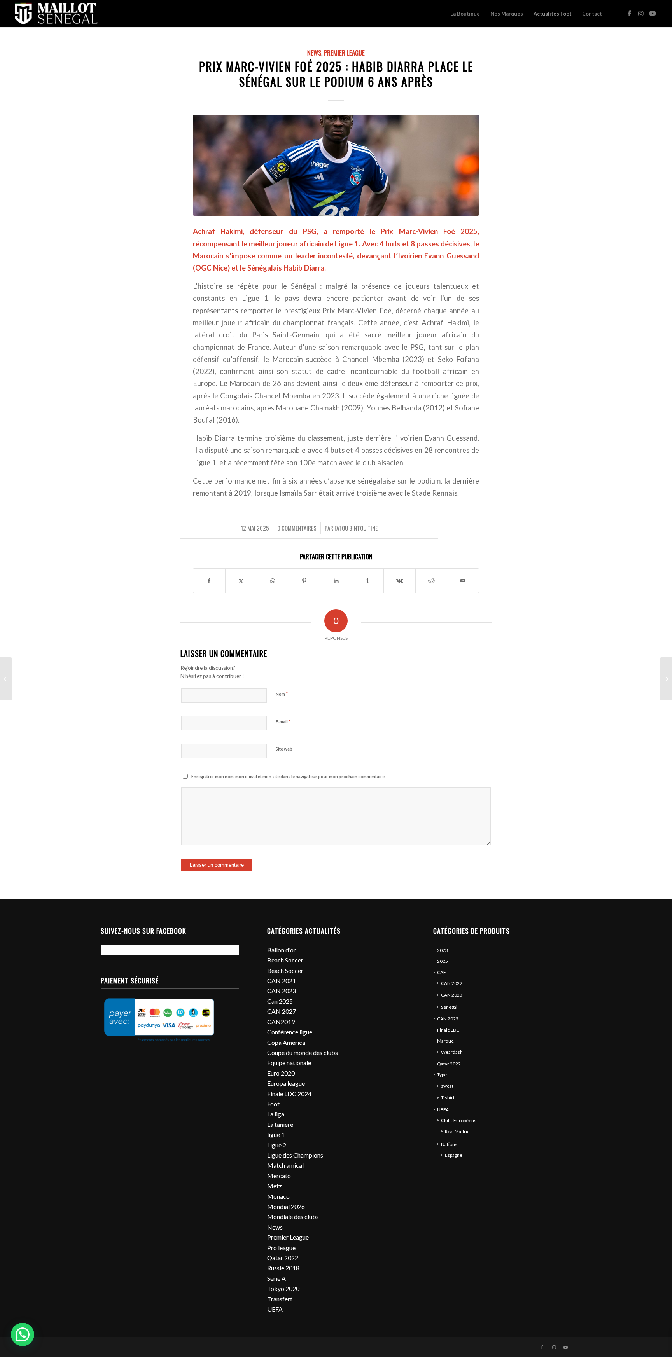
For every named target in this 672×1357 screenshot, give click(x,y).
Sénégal (449, 1007)
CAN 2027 (281, 1011)
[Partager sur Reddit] (431, 581)
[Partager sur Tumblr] (368, 581)
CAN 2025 (447, 1019)
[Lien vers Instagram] (641, 13)
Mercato (279, 1175)
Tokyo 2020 (283, 1288)
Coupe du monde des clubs (302, 1052)
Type (442, 1075)
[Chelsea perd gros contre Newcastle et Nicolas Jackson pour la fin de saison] (6, 678)
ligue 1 (276, 1134)
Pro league (281, 1247)
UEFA (275, 1309)
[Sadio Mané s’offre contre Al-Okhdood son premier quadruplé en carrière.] (666, 678)
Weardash (452, 1052)
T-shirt (448, 1097)
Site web (284, 748)
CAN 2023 (281, 990)
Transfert (279, 1299)
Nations (449, 1144)
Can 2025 (280, 1001)
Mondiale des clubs (293, 1216)
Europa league (286, 1083)
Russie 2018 (283, 1267)
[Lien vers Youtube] (652, 13)
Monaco (278, 1196)
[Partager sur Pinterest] (304, 581)
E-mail (283, 721)
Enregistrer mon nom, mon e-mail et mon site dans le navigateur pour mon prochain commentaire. (288, 776)
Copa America (286, 1042)
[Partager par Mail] (463, 581)
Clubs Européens (458, 1120)
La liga (275, 1114)
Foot (273, 1103)
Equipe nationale (289, 1062)
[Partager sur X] (241, 581)
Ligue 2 (276, 1145)
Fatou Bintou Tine (356, 528)
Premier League (344, 53)
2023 (442, 950)
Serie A (276, 1278)
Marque (445, 1041)
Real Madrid (457, 1131)
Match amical (285, 1165)
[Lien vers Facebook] (629, 13)
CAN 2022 (451, 983)
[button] (22, 1334)
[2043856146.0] (336, 165)
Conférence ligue (289, 1032)
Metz (274, 1185)
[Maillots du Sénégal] (56, 13)
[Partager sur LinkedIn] (336, 581)
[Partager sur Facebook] (209, 581)
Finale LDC (448, 1030)
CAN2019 (281, 1021)
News (314, 53)
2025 (442, 961)
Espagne (453, 1155)
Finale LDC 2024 (289, 1093)
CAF (441, 972)
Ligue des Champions (295, 1155)
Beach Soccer (285, 960)
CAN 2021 (281, 980)
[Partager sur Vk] (399, 581)
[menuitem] (465, 13)
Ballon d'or (281, 950)
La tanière (280, 1124)
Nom (282, 694)
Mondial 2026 (286, 1206)
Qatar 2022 (282, 1257)
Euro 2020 (281, 1073)
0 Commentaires (297, 528)
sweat (447, 1086)
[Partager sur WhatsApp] (273, 581)
